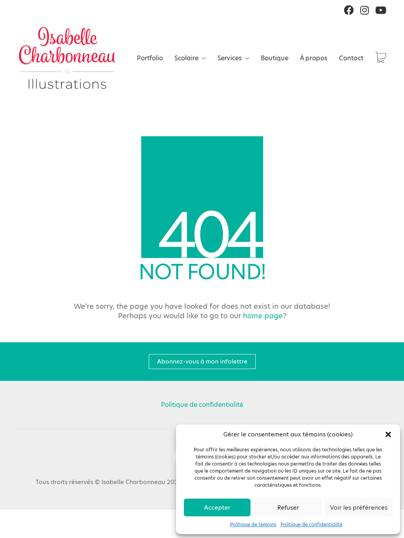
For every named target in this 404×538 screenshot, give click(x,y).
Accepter (217, 507)
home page (263, 316)
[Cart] (380, 58)
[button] (388, 434)
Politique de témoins (253, 524)
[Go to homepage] (67, 58)
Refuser (288, 507)
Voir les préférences (358, 507)
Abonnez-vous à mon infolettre (202, 361)
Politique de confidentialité (311, 524)
